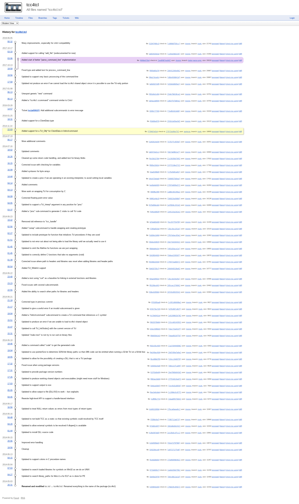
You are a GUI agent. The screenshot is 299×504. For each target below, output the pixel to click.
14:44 (9, 176)
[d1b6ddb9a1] (173, 84)
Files (30, 18)
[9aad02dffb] (174, 336)
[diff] (240, 44)
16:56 (9, 407)
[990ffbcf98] (154, 192)
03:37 (9, 210)
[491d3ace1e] (173, 249)
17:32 (9, 364)
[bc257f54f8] (173, 222)
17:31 (9, 370)
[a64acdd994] (154, 101)
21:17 (9, 307)
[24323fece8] (154, 450)
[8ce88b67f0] (155, 359)
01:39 (9, 260)
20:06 (9, 441)
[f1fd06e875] (154, 121)
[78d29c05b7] (173, 487)
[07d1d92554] (173, 292)
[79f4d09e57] (173, 185)
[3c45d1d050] (174, 386)
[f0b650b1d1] (155, 336)
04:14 (9, 183)
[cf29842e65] (154, 487)
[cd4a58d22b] (173, 54)
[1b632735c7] (154, 269)
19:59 (9, 69)
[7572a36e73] (172, 132)
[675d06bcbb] (154, 205)
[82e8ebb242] (173, 426)
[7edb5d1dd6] (173, 111)
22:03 (9, 129)
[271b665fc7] (154, 470)
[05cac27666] (173, 285)
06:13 (9, 92)
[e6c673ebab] (154, 179)
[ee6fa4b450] (154, 185)
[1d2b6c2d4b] (154, 235)
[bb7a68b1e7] (173, 152)
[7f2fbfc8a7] (154, 419)
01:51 (9, 240)
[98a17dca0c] (154, 77)
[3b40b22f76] (154, 477)
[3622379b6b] (155, 322)
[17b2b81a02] (173, 172)
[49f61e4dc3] (154, 198)
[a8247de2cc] (154, 152)
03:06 (9, 58)
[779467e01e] (153, 131)
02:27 (9, 233)
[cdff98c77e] (155, 399)
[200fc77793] (154, 111)
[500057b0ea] (173, 179)
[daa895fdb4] (174, 399)
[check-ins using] (231, 44)
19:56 (9, 75)
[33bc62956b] (154, 292)
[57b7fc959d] (173, 142)
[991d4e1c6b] (154, 94)
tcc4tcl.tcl (21, 32)
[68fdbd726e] (145, 60)
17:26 (9, 377)
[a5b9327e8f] (154, 84)
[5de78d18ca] (173, 94)
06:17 (9, 140)
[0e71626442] (173, 242)
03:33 (9, 52)
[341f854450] (154, 255)
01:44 (9, 431)
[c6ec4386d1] (155, 329)
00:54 (9, 266)
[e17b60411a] (155, 315)
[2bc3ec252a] (173, 229)
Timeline (19, 18)
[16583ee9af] (155, 366)
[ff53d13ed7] (174, 379)
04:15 (9, 458)
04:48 (9, 417)
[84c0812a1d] (173, 477)
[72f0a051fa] (154, 229)
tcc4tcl (32, 4)
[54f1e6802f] (154, 212)
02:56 (9, 226)
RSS (23, 498)
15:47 (9, 327)
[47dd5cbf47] (154, 426)
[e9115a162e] (173, 212)
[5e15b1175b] (154, 158)
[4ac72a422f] (174, 329)
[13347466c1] (154, 44)
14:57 (9, 109)
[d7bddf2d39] (154, 222)
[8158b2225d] (154, 262)
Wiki (77, 18)
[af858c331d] (173, 205)
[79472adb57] (173, 262)
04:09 (9, 196)
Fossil (16, 498)
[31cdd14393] (174, 322)
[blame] (222, 44)
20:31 (9, 485)
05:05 (9, 390)
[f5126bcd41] (154, 285)
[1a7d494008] (174, 346)
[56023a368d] (173, 199)
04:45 (9, 397)
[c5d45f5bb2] (154, 443)
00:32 (9, 41)
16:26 (9, 156)
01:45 (9, 247)
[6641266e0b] (173, 71)
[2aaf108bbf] (154, 172)
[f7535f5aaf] (155, 302)
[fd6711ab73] (173, 420)
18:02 (9, 150)
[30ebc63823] (154, 242)
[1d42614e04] (154, 142)
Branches (42, 18)
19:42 (9, 220)
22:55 (9, 290)
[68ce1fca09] (174, 366)
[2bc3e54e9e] (173, 279)
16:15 (9, 163)
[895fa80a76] (154, 71)
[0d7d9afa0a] (174, 353)
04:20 (9, 424)
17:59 (9, 82)
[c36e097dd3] (154, 433)
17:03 (9, 383)
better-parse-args (195, 60)
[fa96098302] (173, 460)
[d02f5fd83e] (173, 101)
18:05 (9, 357)
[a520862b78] (174, 316)
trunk (200, 44)
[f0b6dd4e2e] (154, 249)
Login (292, 18)
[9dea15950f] (173, 255)
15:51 (9, 320)
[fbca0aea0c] (173, 409)
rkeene (187, 44)
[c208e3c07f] (174, 392)
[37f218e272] (173, 165)
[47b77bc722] (155, 309)
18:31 (9, 119)
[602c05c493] (155, 346)
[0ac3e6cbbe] (155, 392)
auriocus (187, 131)
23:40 (9, 277)
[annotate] (215, 44)
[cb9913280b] (154, 409)
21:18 (9, 300)
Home (7, 18)
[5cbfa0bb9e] (154, 460)
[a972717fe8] (173, 450)
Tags (55, 18)
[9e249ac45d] (155, 352)
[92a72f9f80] (173, 443)
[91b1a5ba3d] (173, 121)
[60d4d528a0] (173, 269)
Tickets (66, 18)
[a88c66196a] (173, 192)
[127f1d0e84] (155, 372)
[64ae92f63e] (154, 279)
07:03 (9, 468)
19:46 (9, 344)
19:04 (9, 313)
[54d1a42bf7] (155, 386)
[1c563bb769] (173, 159)
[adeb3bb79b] (173, 470)
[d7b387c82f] (174, 309)
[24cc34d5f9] (174, 359)
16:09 (9, 170)
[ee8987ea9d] (164, 60)
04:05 (9, 203)
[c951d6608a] (174, 302)
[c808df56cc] (173, 44)
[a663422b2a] (154, 54)
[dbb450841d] (173, 77)
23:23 (9, 283)
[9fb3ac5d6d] (155, 379)
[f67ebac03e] (173, 235)
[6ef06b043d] (174, 372)
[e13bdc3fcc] (173, 433)
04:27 (9, 475)
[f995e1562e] (154, 165)
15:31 (9, 333)
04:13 (9, 190)
